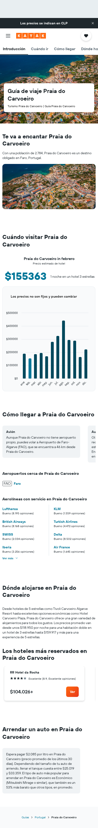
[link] (72, 692)
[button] (93, 23)
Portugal (40, 817)
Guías (25, 817)
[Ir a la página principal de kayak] (31, 36)
